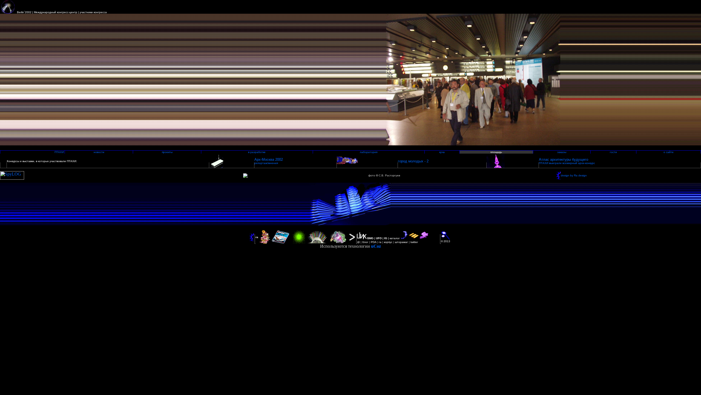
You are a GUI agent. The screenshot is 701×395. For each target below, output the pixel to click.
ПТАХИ (59, 152)
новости (99, 152)
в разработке (257, 152)
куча (442, 152)
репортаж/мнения (266, 163)
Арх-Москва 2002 (268, 159)
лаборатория (368, 152)
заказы (561, 152)
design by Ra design (574, 175)
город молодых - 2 (413, 161)
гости (613, 152)
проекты (167, 152)
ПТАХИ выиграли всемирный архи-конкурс (567, 163)
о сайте (668, 152)
